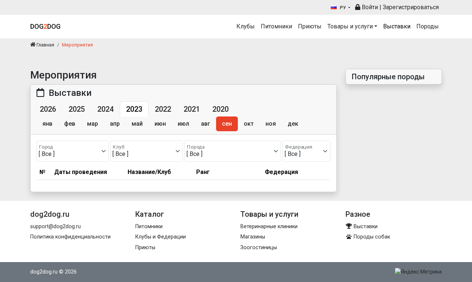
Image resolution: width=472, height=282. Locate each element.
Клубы (245, 26)
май (137, 123)
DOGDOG (45, 26)
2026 (48, 109)
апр (115, 123)
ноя (271, 123)
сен (227, 123)
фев (69, 123)
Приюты (310, 26)
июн (160, 123)
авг (205, 123)
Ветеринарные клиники (269, 226)
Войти (369, 7)
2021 (192, 109)
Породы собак (371, 237)
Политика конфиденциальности (70, 237)
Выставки (396, 26)
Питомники (276, 26)
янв (47, 123)
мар (92, 123)
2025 (77, 109)
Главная (44, 45)
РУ (343, 7)
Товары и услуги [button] (350, 26)
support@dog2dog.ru (55, 226)
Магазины (252, 237)
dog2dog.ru (44, 272)
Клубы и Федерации (160, 237)
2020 (220, 109)
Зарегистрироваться (411, 7)
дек (293, 123)
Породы (427, 26)
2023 (134, 109)
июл (183, 123)
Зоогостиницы (258, 247)
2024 (105, 109)
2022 (163, 109)
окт (249, 123)
